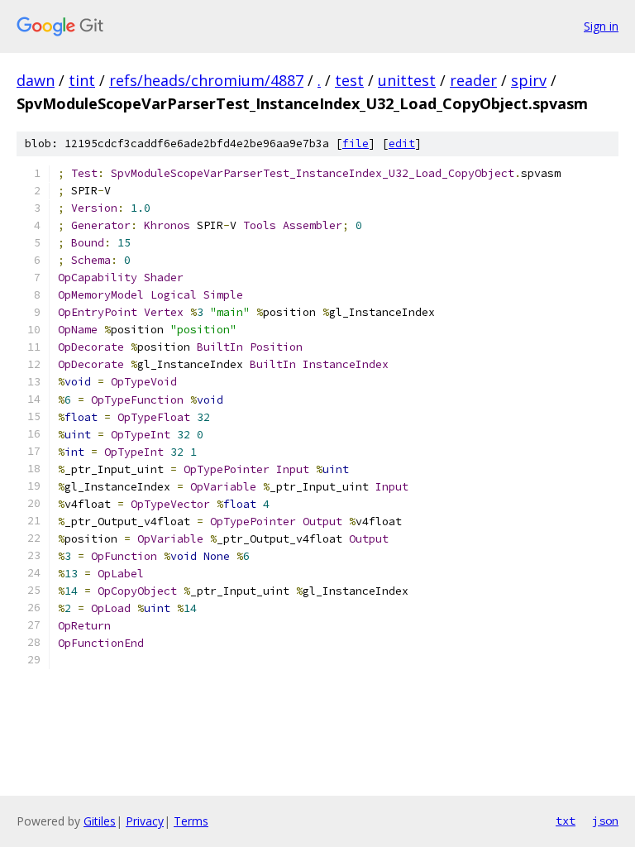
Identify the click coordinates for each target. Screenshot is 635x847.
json (605, 820)
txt (565, 820)
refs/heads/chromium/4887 (206, 80)
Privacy (145, 821)
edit (402, 143)
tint (82, 80)
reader (473, 80)
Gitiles (100, 821)
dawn (36, 80)
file (355, 143)
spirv (529, 80)
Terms (191, 821)
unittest (407, 80)
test (349, 80)
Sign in (601, 26)
